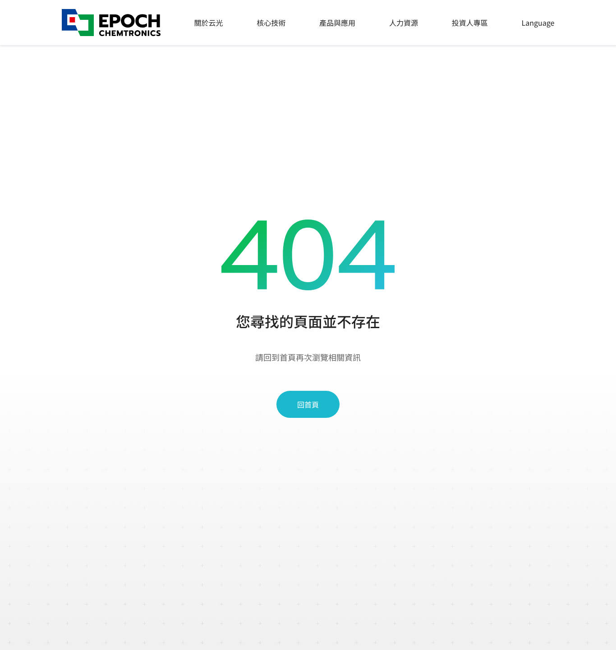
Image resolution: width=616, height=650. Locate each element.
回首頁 (308, 404)
